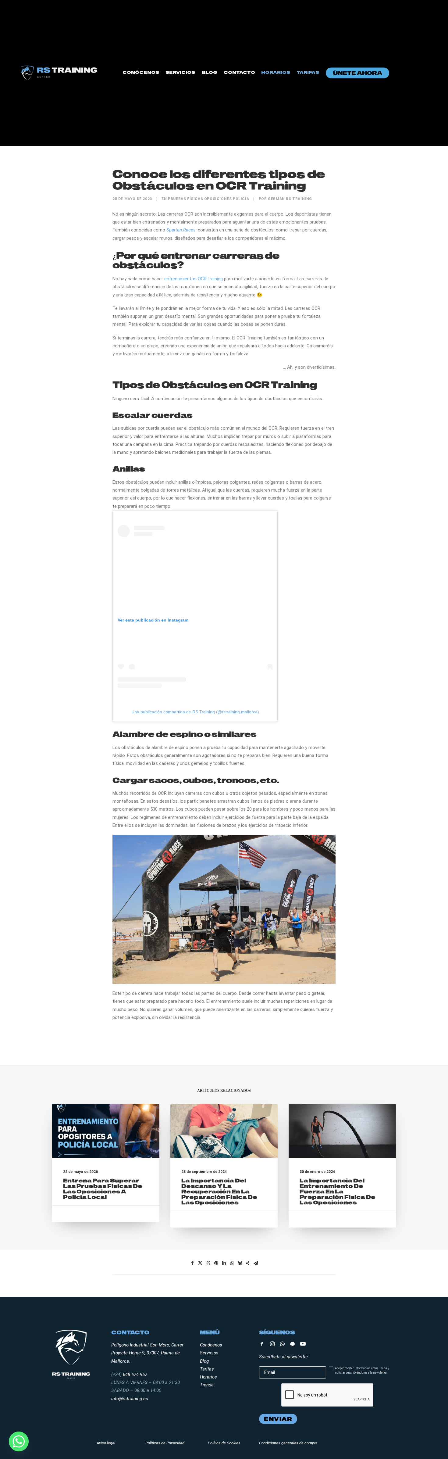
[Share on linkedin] (224, 1263)
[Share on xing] (247, 1263)
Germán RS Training (290, 199)
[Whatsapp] (19, 1441)
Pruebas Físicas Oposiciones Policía (208, 199)
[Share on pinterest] (216, 1263)
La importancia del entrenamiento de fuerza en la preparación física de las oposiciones (337, 1191)
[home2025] (59, 73)
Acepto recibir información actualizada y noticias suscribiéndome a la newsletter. (362, 1370)
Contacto (239, 72)
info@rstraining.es (129, 1398)
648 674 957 (135, 1374)
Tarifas (308, 72)
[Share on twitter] (200, 1263)
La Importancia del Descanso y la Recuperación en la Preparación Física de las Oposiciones (219, 1191)
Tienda (207, 1385)
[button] (105, 1131)
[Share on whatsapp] (232, 1263)
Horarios (275, 72)
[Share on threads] (208, 1263)
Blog (209, 72)
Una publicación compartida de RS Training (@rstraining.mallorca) (195, 711)
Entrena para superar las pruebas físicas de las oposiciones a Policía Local (102, 1188)
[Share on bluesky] (240, 1263)
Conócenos (141, 72)
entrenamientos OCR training (193, 278)
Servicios (180, 72)
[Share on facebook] (192, 1263)
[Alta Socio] (357, 72)
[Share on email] (255, 1263)
